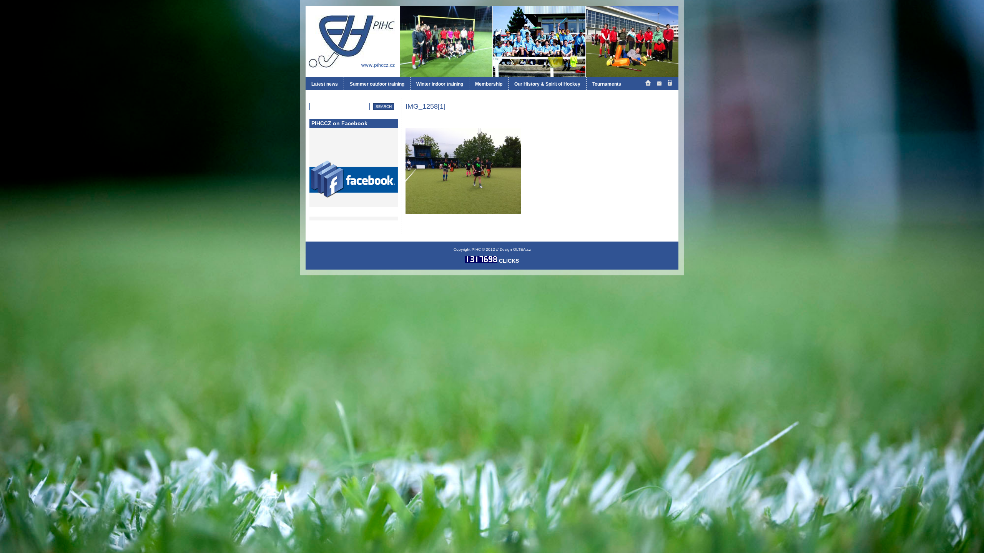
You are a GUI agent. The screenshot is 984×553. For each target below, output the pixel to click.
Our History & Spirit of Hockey (547, 84)
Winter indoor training (439, 84)
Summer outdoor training (377, 84)
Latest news (324, 84)
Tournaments (606, 84)
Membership (488, 84)
